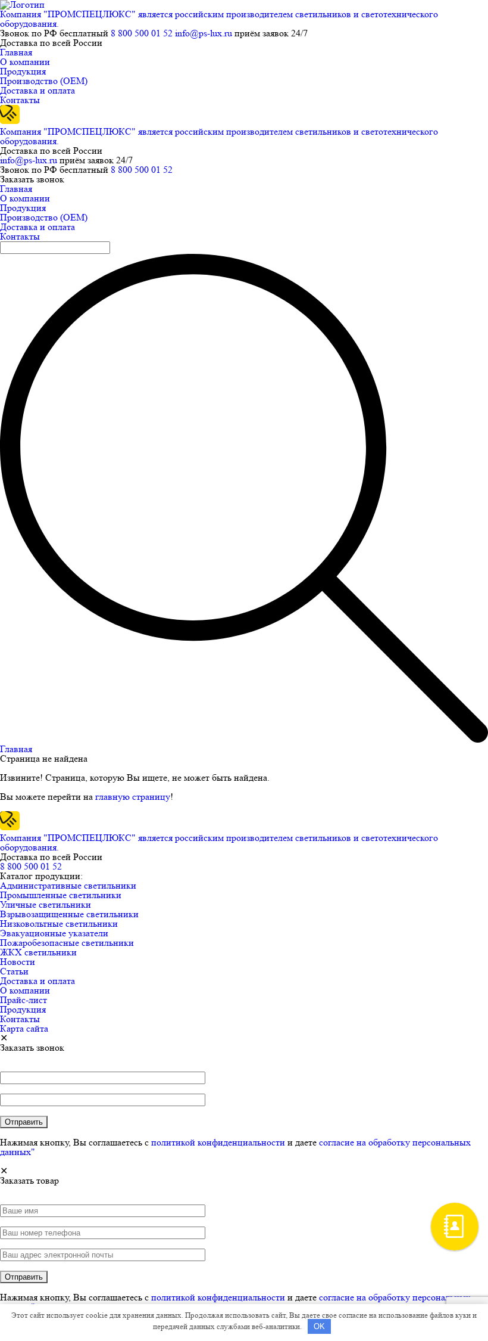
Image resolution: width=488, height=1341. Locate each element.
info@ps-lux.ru (203, 33)
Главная (16, 52)
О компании (25, 61)
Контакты (20, 99)
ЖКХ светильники (38, 952)
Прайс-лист (23, 999)
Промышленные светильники (60, 895)
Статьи (14, 971)
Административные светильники (68, 885)
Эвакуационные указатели (54, 933)
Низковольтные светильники (59, 923)
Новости (17, 961)
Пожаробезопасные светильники (67, 942)
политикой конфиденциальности (218, 1142)
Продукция (23, 71)
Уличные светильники (45, 904)
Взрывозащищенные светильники (69, 914)
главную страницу (132, 796)
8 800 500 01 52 (142, 33)
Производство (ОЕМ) (43, 80)
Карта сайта (24, 1028)
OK (319, 1326)
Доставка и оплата (37, 90)
